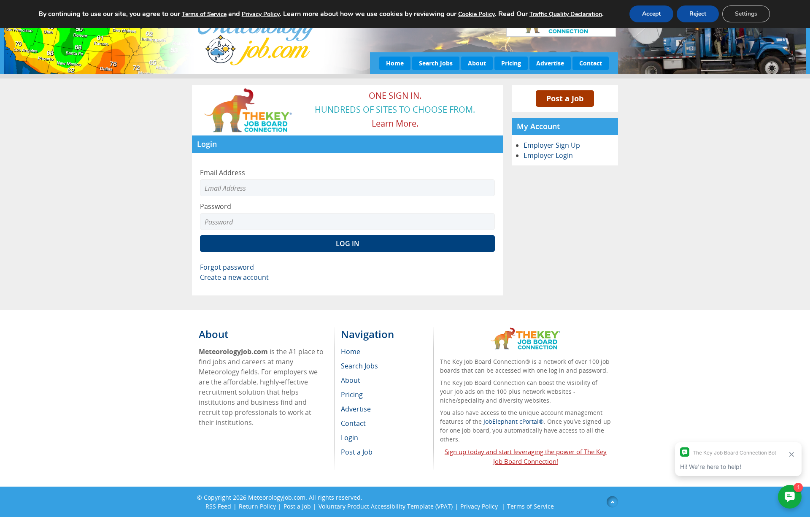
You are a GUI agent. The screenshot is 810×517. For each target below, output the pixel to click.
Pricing (511, 63)
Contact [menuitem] (353, 423)
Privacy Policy (480, 506)
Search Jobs (436, 63)
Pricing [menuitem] (352, 394)
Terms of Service (530, 506)
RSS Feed (218, 506)
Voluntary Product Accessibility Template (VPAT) (386, 506)
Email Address (222, 172)
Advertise (550, 63)
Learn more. (395, 123)
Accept (651, 14)
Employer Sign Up (552, 145)
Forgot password (227, 267)
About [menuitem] (350, 380)
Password (215, 206)
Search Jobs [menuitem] (359, 366)
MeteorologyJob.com (276, 497)
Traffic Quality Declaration (565, 14)
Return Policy (257, 506)
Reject (697, 14)
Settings (746, 14)
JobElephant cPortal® (513, 421)
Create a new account (234, 277)
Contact (590, 63)
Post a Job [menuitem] (357, 452)
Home (395, 63)
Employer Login (548, 155)
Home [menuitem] (350, 351)
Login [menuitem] (349, 437)
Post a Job (564, 98)
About (477, 63)
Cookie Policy (476, 14)
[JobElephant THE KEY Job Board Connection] (248, 90)
